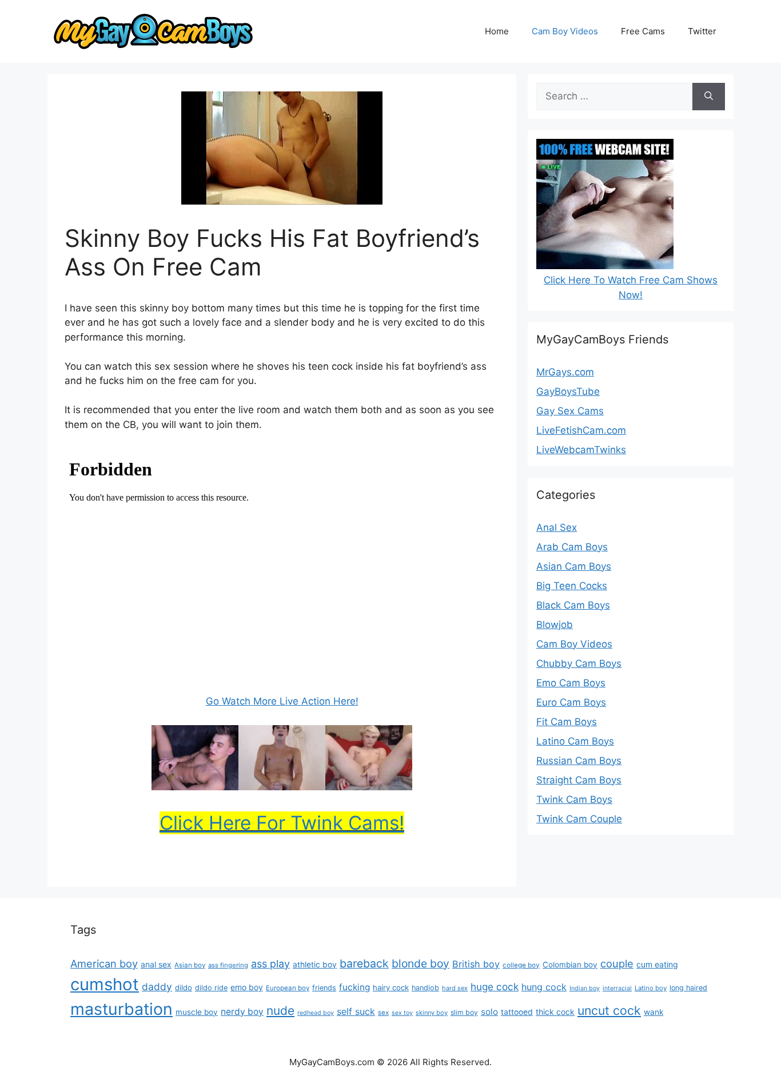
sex (383, 1013)
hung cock (544, 987)
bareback (364, 963)
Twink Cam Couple (579, 819)
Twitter (702, 31)
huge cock (495, 987)
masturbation (121, 1009)
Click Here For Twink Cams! (282, 822)
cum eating (657, 964)
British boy (476, 964)
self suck (356, 1011)
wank (653, 1012)
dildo (183, 987)
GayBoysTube (568, 391)
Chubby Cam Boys (578, 663)
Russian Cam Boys (578, 760)
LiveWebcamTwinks (581, 449)
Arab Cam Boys (572, 547)
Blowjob (554, 624)
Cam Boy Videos (565, 31)
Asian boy (189, 965)
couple (616, 963)
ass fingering (228, 965)
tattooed (517, 1012)
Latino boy (651, 988)
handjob (425, 987)
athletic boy (315, 964)
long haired (688, 987)
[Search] (708, 96)
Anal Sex (556, 527)
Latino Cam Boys (575, 741)
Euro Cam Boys (571, 702)
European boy (287, 988)
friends (324, 987)
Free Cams (643, 31)
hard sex (455, 988)
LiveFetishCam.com (581, 430)
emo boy (246, 987)
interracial (617, 988)
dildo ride (211, 987)
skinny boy (432, 1013)
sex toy (402, 1013)
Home (497, 31)
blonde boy (420, 963)
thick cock (555, 1012)
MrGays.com (565, 372)
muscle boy (197, 1012)
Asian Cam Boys (573, 566)
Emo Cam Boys (570, 683)
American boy (104, 963)
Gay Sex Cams (570, 411)
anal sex (156, 964)
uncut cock (609, 1010)
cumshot (104, 984)
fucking (354, 987)
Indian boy (584, 988)
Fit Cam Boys (566, 721)
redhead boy (315, 1013)
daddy (157, 987)
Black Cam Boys (573, 605)
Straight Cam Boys (578, 780)
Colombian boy (570, 964)
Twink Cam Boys (574, 799)
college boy (521, 965)
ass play (270, 964)
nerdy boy (242, 1011)
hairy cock (391, 987)
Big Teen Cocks (571, 585)
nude (280, 1010)
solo (489, 1011)
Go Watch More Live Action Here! (282, 701)
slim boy (464, 1012)
